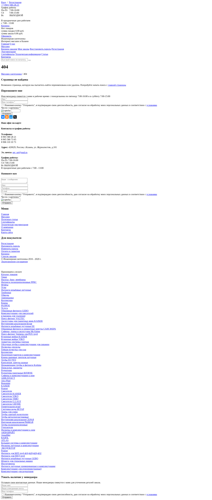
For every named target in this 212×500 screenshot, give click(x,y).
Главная (5, 214)
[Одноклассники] (7, 117)
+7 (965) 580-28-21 (10, 5)
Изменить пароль (9, 248)
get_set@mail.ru (20, 152)
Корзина (5, 25)
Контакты (6, 230)
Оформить (6, 36)
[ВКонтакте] (3, 117)
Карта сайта (7, 232)
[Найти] (29, 60)
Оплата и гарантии (10, 251)
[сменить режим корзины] (10, 25)
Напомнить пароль (10, 246)
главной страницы (117, 85)
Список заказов (8, 256)
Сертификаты (8, 222)
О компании (7, 227)
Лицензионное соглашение (14, 261)
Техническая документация (14, 224)
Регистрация (15, 2)
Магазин (5, 217)
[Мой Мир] (11, 117)
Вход (3, 2)
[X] (15, 117)
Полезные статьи (9, 219)
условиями (151, 105)
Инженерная (13, 38)
